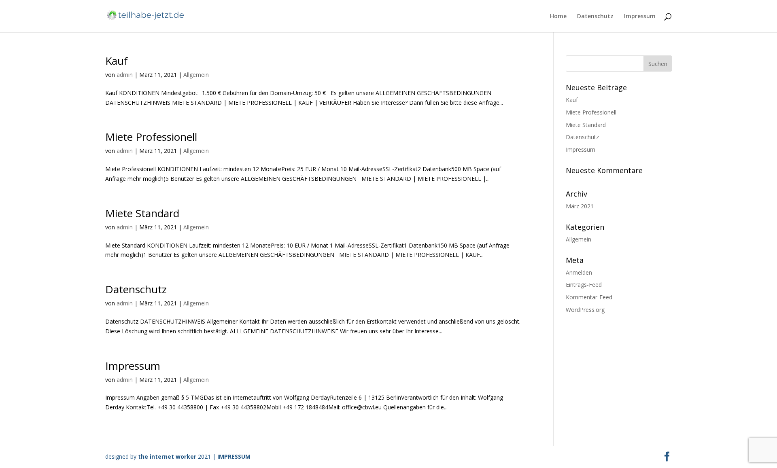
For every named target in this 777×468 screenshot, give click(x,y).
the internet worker (168, 456)
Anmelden (579, 272)
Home (558, 16)
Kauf (116, 60)
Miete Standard (142, 213)
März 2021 (580, 206)
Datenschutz (595, 16)
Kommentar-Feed (589, 297)
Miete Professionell (151, 136)
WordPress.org (585, 309)
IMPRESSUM (234, 456)
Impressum (640, 16)
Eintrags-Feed (584, 284)
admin (125, 74)
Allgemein (196, 74)
